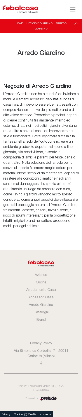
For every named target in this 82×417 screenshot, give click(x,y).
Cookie (18, 414)
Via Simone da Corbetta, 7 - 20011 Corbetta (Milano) (41, 353)
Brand (41, 319)
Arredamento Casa (41, 290)
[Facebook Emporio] (41, 363)
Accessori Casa (41, 297)
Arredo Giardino (41, 305)
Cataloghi (41, 312)
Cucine (41, 282)
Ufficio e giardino (39, 23)
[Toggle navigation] (73, 9)
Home (19, 23)
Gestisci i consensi (40, 414)
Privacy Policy (41, 343)
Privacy (6, 414)
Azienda (41, 275)
